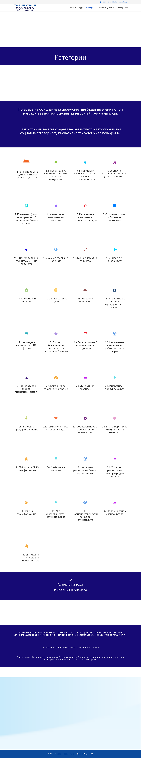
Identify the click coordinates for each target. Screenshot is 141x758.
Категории (90, 8)
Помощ (120, 8)
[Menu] (126, 7)
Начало (73, 8)
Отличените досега (104, 8)
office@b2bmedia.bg (120, 2)
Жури (81, 8)
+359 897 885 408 (106, 2)
